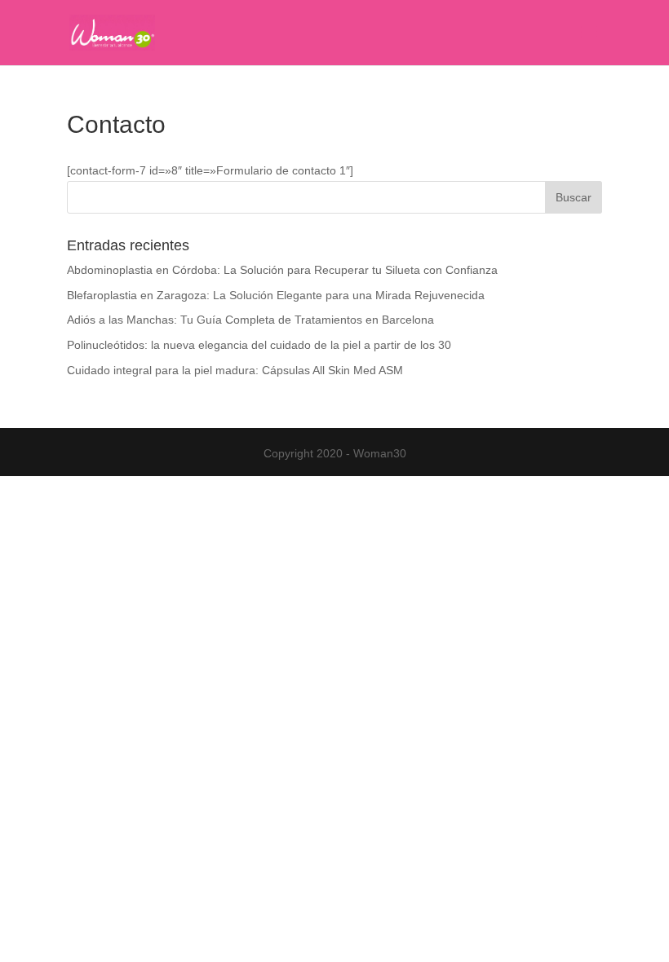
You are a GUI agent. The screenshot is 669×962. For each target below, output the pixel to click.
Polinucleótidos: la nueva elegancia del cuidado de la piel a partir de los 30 (259, 344)
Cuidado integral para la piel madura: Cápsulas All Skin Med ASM (235, 370)
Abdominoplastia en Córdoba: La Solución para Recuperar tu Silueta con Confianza (282, 269)
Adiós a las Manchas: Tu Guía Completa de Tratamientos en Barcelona (250, 319)
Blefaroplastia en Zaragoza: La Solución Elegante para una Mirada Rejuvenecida (276, 295)
